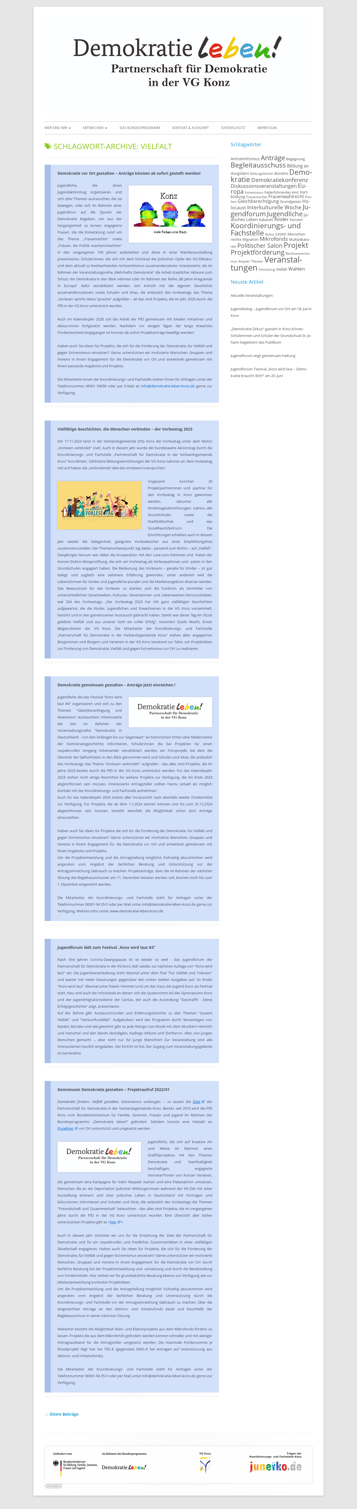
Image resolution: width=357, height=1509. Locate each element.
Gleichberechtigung (258, 201)
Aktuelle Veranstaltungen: (252, 295)
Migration (250, 239)
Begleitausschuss (258, 164)
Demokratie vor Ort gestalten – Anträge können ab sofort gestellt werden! (129, 173)
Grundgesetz (290, 201)
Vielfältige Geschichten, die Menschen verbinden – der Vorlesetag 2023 (124, 429)
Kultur (269, 234)
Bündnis (281, 173)
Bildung (295, 166)
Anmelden (54, 1486)
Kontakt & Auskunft (190, 127)
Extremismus (254, 193)
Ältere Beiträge (61, 1414)
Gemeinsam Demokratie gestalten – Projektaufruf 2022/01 (113, 1089)
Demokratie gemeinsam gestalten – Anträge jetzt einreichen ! (116, 684)
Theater (257, 261)
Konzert (296, 219)
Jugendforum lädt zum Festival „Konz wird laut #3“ (106, 947)
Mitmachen (93, 127)
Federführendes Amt (281, 192)
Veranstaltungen (266, 263)
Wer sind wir (56, 127)
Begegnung (295, 158)
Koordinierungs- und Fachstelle (266, 229)
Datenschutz (233, 127)
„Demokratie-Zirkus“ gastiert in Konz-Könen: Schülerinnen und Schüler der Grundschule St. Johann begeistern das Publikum (271, 335)
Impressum (267, 127)
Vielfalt (281, 269)
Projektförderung (257, 252)
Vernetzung (267, 269)
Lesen (281, 234)
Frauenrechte (256, 197)
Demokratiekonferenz (279, 180)
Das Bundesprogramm (140, 127)
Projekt (296, 245)
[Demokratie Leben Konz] (178, 112)
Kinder (281, 219)
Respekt (244, 261)
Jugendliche (285, 213)
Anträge (273, 157)
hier (113, 1221)
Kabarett (266, 219)
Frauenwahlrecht (286, 196)
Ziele (196, 1101)
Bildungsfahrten (261, 174)
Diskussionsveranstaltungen (264, 186)
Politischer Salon (260, 245)
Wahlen (296, 269)
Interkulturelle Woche (274, 207)
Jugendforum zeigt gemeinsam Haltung (263, 355)
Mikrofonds (274, 238)
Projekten (65, 1128)
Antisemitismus (245, 158)
